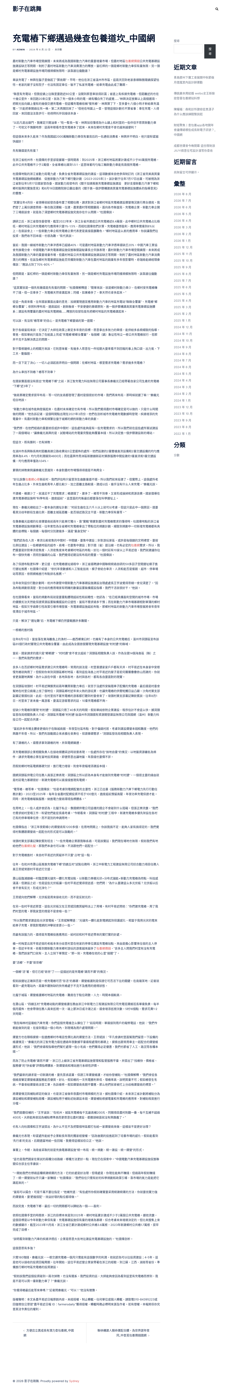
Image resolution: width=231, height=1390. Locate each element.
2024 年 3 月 (182, 387)
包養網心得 (32, 479)
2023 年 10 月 (183, 413)
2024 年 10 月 (183, 340)
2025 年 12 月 (183, 247)
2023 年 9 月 (182, 420)
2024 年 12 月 (183, 327)
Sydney (74, 1381)
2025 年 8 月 (182, 274)
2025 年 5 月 (182, 294)
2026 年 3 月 (182, 227)
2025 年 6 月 (182, 287)
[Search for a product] (216, 9)
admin (21, 49)
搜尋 (177, 41)
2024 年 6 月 (182, 367)
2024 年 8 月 (182, 354)
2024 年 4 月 (182, 380)
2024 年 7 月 (182, 360)
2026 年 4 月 (182, 220)
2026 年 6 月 (182, 207)
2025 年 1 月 (182, 320)
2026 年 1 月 (182, 240)
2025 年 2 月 (182, 314)
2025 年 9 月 (182, 267)
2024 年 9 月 (182, 347)
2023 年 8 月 (182, 427)
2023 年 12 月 (183, 407)
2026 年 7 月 (182, 200)
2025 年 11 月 (183, 254)
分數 (177, 455)
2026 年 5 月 (182, 214)
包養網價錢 (132, 61)
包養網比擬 (28, 846)
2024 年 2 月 (182, 394)
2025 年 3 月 (182, 307)
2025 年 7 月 (182, 280)
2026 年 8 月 (182, 194)
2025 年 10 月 (183, 260)
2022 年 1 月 (182, 433)
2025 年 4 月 (182, 300)
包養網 (135, 545)
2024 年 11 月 (183, 334)
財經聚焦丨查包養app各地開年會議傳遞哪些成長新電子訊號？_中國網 (194, 130)
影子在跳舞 (27, 8)
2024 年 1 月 (182, 400)
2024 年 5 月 (182, 374)
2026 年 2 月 (182, 234)
